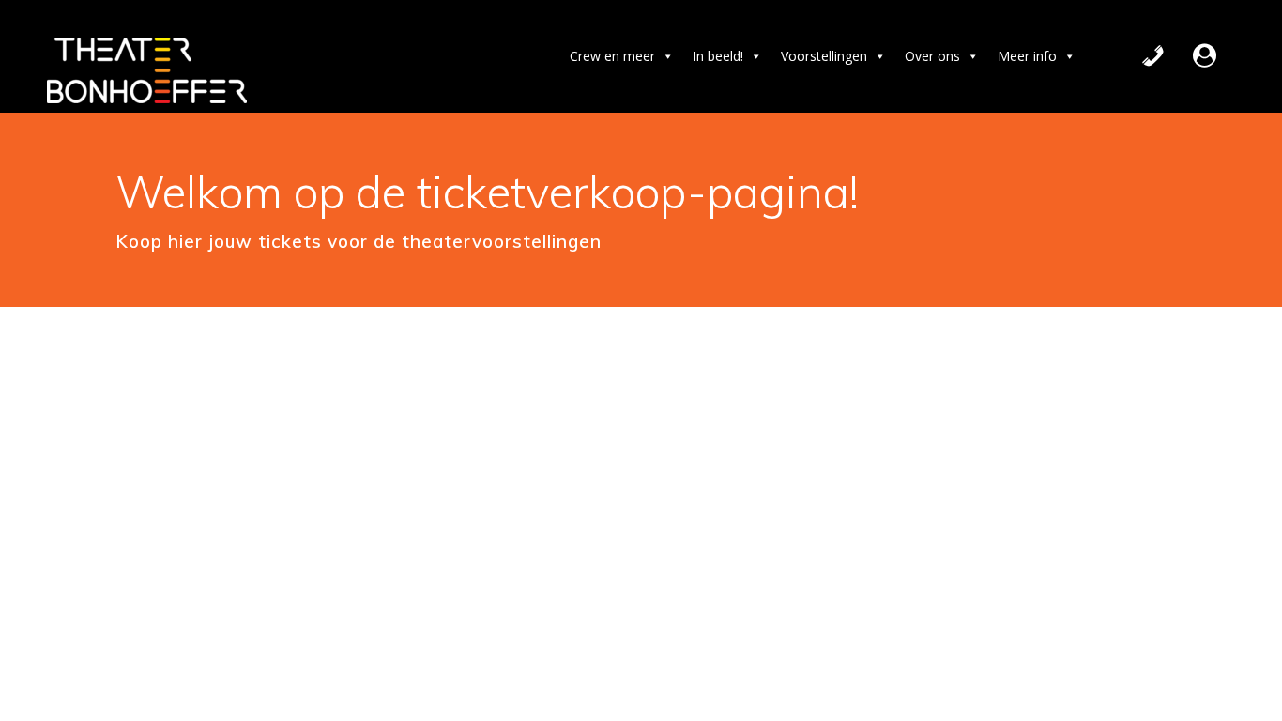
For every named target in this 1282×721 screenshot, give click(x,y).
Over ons (932, 56)
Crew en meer (612, 56)
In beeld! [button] (718, 56)
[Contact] (1153, 56)
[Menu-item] (1235, 56)
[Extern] (1204, 56)
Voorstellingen (824, 56)
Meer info (1027, 56)
